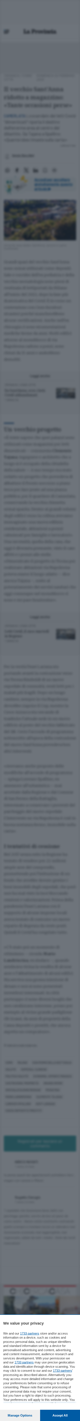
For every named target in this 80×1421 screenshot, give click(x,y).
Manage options (20, 1415)
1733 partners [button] (29, 1333)
